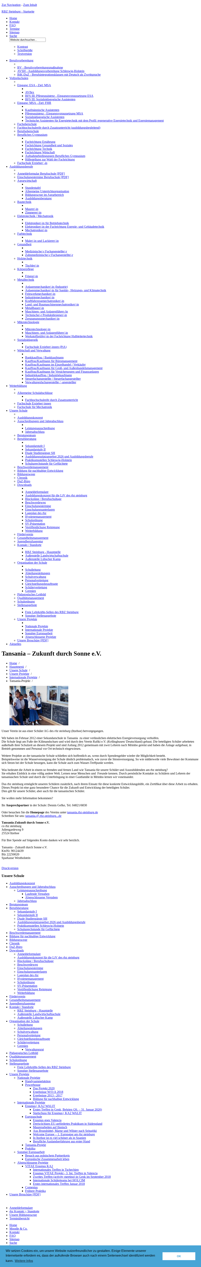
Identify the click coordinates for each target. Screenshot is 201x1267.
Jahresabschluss (35, 431)
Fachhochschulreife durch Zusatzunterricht (51, 400)
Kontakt (14, 21)
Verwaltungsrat (34, 1049)
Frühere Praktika (35, 1191)
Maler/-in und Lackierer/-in (42, 240)
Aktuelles (15, 644)
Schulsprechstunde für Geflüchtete (46, 463)
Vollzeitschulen (18, 78)
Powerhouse (32, 1084)
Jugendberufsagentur (30, 541)
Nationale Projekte (36, 626)
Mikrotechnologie (28, 322)
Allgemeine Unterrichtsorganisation (47, 191)
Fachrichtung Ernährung (40, 141)
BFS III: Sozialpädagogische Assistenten (50, 99)
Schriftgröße (25, 50)
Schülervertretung (36, 587)
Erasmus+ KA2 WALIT (40, 1106)
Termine (14, 28)
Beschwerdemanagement (32, 467)
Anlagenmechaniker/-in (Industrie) (46, 286)
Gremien (30, 591)
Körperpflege (25, 269)
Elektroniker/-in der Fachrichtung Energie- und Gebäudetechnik (64, 226)
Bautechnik (24, 202)
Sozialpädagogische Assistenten (44, 117)
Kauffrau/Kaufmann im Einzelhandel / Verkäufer (55, 364)
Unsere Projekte (27, 619)
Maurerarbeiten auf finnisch (50, 1127)
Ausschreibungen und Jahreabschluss (40, 421)
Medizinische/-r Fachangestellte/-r (46, 251)
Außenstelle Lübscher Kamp (43, 559)
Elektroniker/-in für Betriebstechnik (47, 223)
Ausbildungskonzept (30, 417)
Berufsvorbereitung (21, 60)
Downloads (24, 484)
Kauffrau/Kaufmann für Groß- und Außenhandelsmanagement (63, 368)
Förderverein (25, 534)
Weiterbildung (18, 385)
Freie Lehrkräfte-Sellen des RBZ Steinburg (52, 612)
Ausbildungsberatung (38, 198)
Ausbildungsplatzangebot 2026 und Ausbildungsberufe (59, 456)
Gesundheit (24, 244)
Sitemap (14, 32)
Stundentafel (33, 187)
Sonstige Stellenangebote (40, 615)
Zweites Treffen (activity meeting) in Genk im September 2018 (72, 1176)
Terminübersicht (19, 1218)
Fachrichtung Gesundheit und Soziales (49, 145)
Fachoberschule (27, 124)
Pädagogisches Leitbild (31, 594)
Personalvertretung (36, 580)
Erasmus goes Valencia (47, 1120)
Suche (13, 36)
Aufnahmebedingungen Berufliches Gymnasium (55, 156)
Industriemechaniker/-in (39, 297)
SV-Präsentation (35, 523)
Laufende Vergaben (37, 893)
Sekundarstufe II (35, 449)
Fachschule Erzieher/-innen (34, 403)
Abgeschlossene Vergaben (41, 897)
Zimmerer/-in (33, 212)
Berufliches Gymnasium (32, 134)
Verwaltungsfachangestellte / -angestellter (50, 382)
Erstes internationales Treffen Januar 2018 (59, 1183)
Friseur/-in (31, 276)
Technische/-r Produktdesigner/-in (46, 315)
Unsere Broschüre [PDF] (32, 640)
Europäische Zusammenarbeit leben (47, 1159)
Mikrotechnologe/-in (37, 329)
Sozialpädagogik (27, 339)
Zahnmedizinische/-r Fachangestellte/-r (49, 255)
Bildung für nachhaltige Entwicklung (40, 470)
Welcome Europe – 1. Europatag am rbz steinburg (64, 1134)
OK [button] (179, 1256)
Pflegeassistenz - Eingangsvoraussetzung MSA (54, 113)
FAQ (12, 25)
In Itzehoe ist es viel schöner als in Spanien (59, 1137)
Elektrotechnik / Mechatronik (35, 216)
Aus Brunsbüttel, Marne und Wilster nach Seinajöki (65, 1130)
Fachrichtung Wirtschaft (40, 152)
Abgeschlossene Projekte (40, 637)
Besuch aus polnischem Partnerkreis (47, 1155)
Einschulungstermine (38, 506)
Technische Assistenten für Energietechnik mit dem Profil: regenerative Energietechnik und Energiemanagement (94, 120)
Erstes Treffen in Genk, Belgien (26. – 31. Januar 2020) (67, 1109)
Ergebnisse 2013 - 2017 (47, 1095)
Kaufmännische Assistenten (42, 110)
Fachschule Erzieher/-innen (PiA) (46, 347)
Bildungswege (26, 474)
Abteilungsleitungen (37, 573)
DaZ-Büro (23, 481)
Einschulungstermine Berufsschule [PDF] (43, 177)
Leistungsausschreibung (40, 428)
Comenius (31, 1187)
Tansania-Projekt (35, 1145)
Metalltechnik (25, 279)
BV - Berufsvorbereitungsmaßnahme (40, 67)
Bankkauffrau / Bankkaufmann (44, 357)
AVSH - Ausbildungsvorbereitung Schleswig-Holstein (50, 71)
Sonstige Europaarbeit (38, 633)
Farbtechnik (24, 233)
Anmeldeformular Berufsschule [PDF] (41, 173)
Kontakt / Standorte (29, 545)
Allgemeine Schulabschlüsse (35, 393)
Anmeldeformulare (36, 492)
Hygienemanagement (38, 516)
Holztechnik (24, 258)
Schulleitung (33, 569)
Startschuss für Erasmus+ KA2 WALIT (57, 1113)
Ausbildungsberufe (21, 166)
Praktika (30, 1148)
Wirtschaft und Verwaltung (33, 350)
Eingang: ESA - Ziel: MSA (34, 85)
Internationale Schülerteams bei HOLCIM (59, 1180)
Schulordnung (34, 520)
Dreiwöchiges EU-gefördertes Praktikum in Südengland (67, 1123)
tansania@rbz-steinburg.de (43, 815)
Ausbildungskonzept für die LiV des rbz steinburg (56, 495)
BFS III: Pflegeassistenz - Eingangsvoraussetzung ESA (59, 95)
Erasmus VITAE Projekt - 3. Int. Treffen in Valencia (65, 1173)
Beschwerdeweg (35, 502)
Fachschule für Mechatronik (34, 407)
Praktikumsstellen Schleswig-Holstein (48, 460)
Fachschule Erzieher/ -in (32, 163)
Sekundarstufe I (35, 446)
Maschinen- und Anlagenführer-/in (46, 311)
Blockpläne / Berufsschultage (43, 499)
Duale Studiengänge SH (40, 453)
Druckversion (10, 868)
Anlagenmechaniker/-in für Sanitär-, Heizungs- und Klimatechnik (65, 290)
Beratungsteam (26, 435)
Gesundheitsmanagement (32, 537)
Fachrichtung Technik (38, 148)
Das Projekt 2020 (44, 1088)
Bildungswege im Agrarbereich (44, 194)
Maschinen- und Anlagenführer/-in (46, 332)
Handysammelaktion (38, 1081)
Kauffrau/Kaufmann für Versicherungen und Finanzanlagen (62, 371)
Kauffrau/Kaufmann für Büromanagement (51, 361)
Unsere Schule (18, 410)
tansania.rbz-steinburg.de (82, 812)
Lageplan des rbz (35, 513)
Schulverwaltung (35, 576)
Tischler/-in (32, 265)
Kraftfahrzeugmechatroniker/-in (44, 301)
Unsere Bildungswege (23, 1215)
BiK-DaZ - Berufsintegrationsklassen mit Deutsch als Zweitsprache (59, 74)
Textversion (24, 53)
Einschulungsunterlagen (40, 509)
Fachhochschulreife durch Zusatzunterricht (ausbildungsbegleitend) (58, 127)
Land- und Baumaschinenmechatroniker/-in (52, 304)
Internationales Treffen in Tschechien (56, 1169)
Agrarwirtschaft (27, 180)
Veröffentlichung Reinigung (42, 527)
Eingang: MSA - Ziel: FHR (34, 103)
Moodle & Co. (18, 1228)
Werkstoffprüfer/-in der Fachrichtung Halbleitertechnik (59, 336)
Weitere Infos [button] (24, 1260)
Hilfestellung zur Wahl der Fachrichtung (50, 159)
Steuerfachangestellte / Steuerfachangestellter (53, 378)
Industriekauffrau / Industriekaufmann (48, 375)
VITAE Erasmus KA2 (39, 1166)
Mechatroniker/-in (36, 230)
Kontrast (22, 46)
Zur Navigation (11, 4)
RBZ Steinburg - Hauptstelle (43, 552)
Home (13, 18)
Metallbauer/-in (34, 308)
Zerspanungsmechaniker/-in (42, 318)
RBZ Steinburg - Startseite (18, 11)
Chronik (22, 477)
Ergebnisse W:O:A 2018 (48, 1092)
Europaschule (33, 1116)
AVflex (29, 92)
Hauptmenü (16, 666)
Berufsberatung (26, 438)
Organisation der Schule (32, 562)
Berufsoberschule (28, 131)
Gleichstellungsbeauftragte (41, 583)
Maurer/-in (31, 209)
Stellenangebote (27, 605)
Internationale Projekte (39, 629)
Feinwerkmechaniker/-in (40, 293)
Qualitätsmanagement (30, 598)
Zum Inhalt (30, 4)
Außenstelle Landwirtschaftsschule (46, 555)
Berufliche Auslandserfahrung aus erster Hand (61, 1141)
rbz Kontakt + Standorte (24, 1211)
